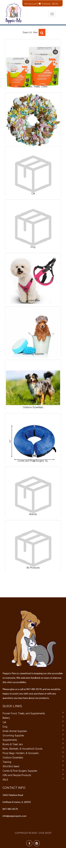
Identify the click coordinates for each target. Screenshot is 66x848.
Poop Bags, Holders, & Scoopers (21, 753)
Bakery (6, 717)
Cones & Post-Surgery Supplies (20, 770)
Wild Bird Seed (11, 766)
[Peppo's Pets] (30, 13)
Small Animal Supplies (15, 731)
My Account (31, 4)
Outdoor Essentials (13, 757)
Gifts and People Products (17, 775)
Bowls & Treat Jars (13, 744)
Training (7, 762)
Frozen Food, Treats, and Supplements (24, 713)
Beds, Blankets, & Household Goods (22, 748)
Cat (4, 722)
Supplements (10, 740)
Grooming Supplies (13, 735)
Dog (5, 726)
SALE (5, 779)
